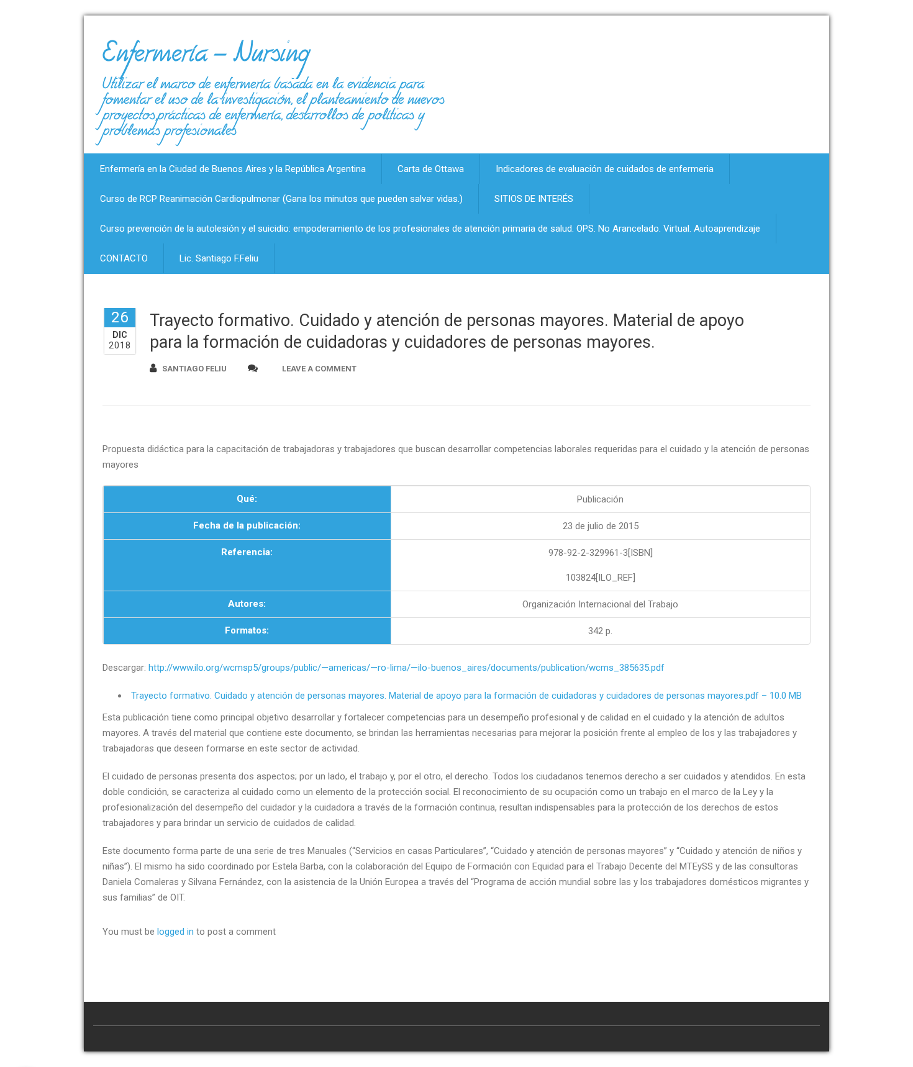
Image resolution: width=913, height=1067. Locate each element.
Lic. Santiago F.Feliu (218, 258)
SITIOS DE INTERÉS (533, 198)
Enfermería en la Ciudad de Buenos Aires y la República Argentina (233, 169)
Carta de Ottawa (430, 169)
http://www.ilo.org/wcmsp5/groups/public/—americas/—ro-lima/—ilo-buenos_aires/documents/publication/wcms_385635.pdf (406, 667)
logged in (175, 931)
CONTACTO (124, 258)
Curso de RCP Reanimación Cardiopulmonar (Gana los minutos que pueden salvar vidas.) (281, 198)
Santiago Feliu (194, 368)
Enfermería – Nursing (205, 58)
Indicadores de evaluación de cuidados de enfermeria (605, 169)
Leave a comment (319, 368)
